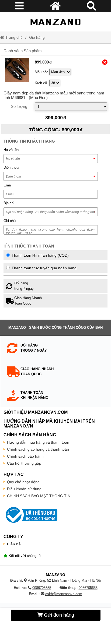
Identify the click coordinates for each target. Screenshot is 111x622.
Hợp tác (14, 474)
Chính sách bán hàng (30, 435)
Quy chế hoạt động (23, 482)
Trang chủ (13, 37)
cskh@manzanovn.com (63, 594)
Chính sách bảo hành (25, 456)
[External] (17, 70)
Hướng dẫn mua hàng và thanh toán (38, 442)
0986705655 (41, 588)
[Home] (55, 22)
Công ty (13, 536)
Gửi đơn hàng (58, 615)
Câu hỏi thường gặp (24, 463)
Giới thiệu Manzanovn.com (36, 412)
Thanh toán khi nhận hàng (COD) (40, 255)
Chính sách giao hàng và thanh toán (38, 449)
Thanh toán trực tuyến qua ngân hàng (44, 268)
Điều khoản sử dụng (24, 489)
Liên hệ (14, 544)
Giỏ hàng (37, 37)
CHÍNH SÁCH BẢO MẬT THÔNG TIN (38, 496)
